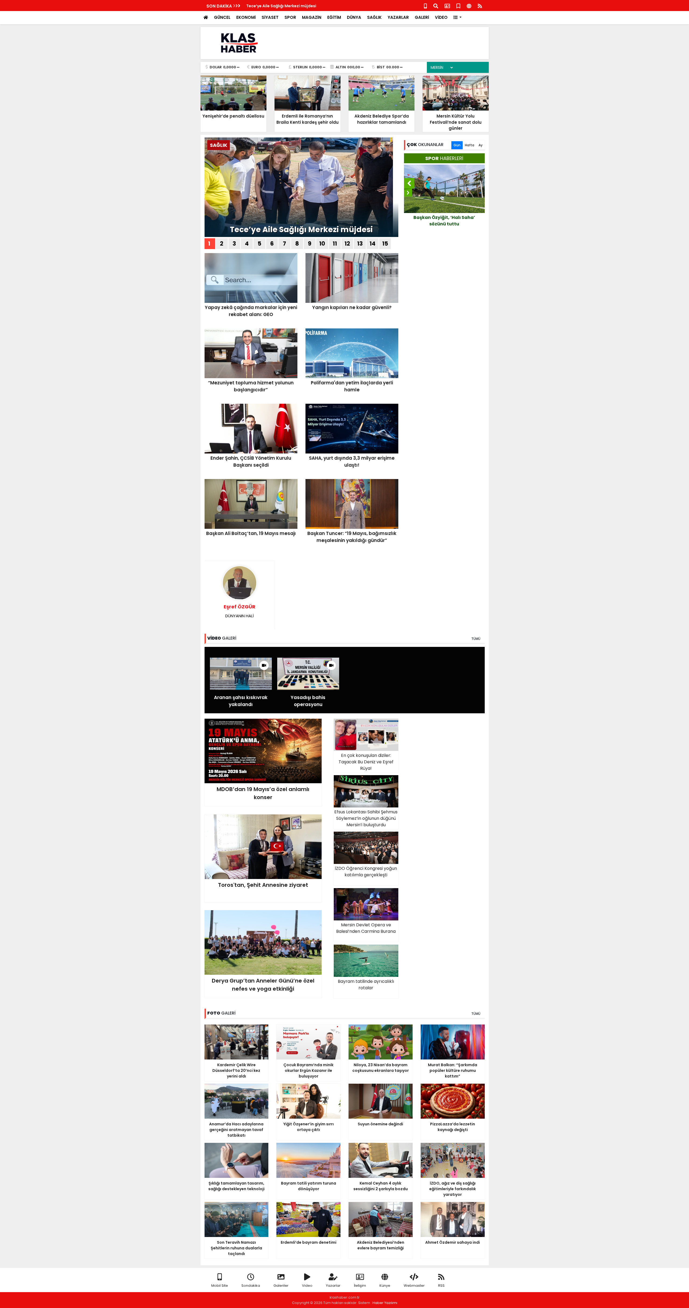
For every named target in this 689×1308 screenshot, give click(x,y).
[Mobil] (425, 5)
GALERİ (422, 17)
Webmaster (414, 1285)
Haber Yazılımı (384, 1302)
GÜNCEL (222, 17)
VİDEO (441, 17)
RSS (441, 1285)
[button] (458, 17)
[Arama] (436, 5)
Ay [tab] (481, 145)
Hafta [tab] (469, 145)
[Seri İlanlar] (458, 5)
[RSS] (480, 5)
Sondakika (250, 1285)
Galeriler (281, 1285)
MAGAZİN (311, 17)
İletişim (360, 1285)
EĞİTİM (334, 17)
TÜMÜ (475, 638)
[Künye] (469, 5)
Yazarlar (333, 1285)
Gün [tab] (457, 145)
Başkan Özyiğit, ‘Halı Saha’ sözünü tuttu (438, 220)
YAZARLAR (398, 17)
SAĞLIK (374, 17)
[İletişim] (447, 5)
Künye (384, 1285)
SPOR (290, 17)
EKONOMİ (246, 17)
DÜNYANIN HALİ (239, 611)
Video (307, 1285)
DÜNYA (354, 17)
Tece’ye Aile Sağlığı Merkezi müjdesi (281, 6)
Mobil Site (219, 1285)
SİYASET (270, 17)
